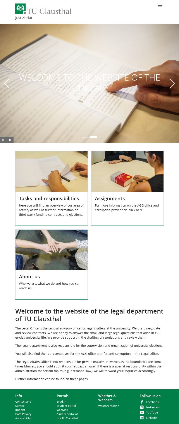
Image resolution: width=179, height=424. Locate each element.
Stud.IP (61, 401)
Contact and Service (23, 404)
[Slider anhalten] (10, 140)
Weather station (108, 406)
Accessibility (23, 418)
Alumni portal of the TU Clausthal (67, 416)
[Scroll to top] (170, 415)
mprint (20, 410)
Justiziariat (23, 17)
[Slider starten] (3, 140)
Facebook (152, 402)
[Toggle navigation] (160, 5)
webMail (62, 410)
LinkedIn (152, 418)
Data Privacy (23, 414)
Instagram (153, 407)
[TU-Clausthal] (43, 8)
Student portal (66, 406)
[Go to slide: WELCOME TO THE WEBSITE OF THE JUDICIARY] (85, 137)
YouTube (152, 412)
